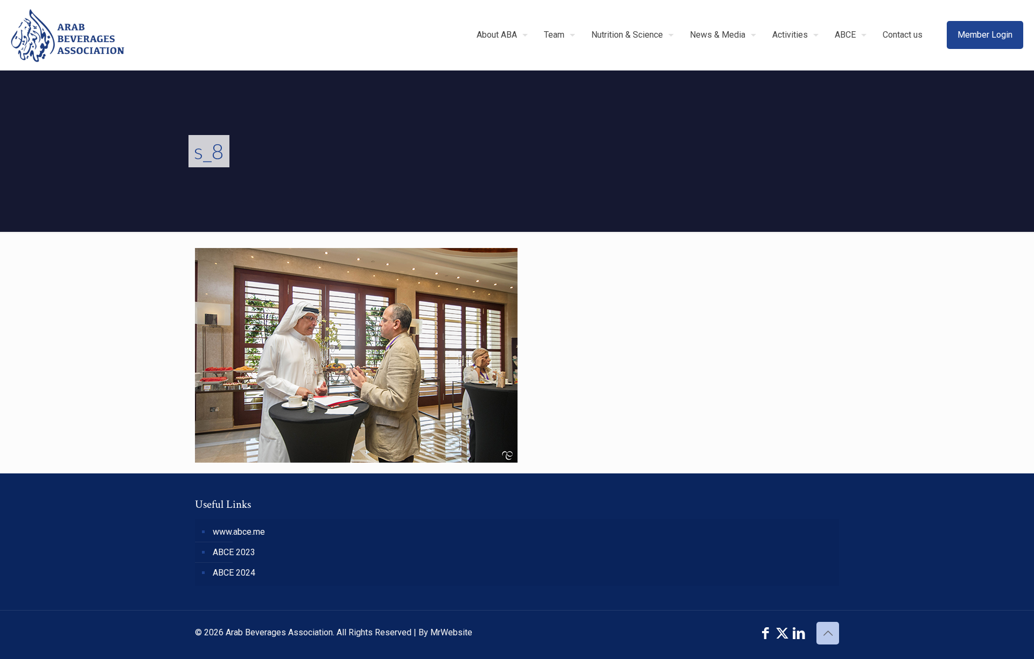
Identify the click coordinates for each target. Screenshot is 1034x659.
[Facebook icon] (765, 633)
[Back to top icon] (827, 633)
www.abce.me (239, 532)
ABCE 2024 (234, 573)
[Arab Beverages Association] (67, 35)
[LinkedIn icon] (799, 633)
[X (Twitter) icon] (782, 633)
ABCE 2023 (234, 552)
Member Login (985, 35)
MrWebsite (451, 632)
